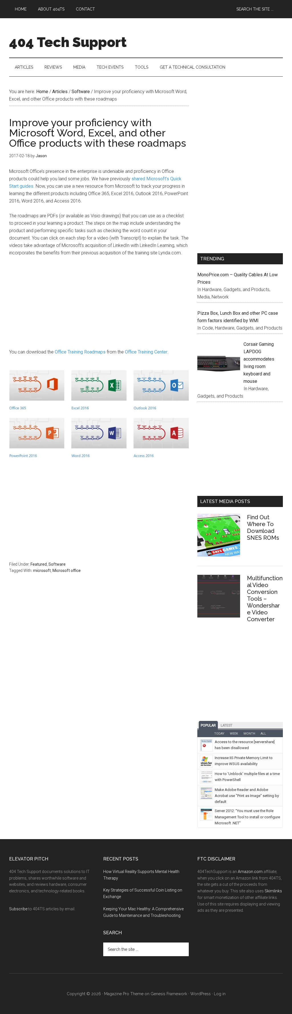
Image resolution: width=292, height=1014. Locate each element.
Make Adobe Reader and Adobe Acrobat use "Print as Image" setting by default (247, 796)
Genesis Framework (169, 993)
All (263, 733)
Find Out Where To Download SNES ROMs (263, 527)
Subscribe (18, 909)
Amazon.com (250, 871)
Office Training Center (146, 352)
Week (234, 733)
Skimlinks (273, 891)
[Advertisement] (99, 304)
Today (219, 733)
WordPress (200, 993)
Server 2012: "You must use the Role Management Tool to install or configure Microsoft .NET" (247, 817)
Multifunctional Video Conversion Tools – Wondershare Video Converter (265, 599)
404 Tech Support (68, 42)
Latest (226, 725)
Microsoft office (66, 570)
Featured (39, 564)
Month (249, 733)
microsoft (42, 570)
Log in (220, 993)
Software (57, 564)
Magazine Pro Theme (123, 993)
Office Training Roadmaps (80, 352)
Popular (208, 725)
